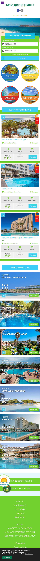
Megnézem (33, 296)
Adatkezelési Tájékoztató (20, 528)
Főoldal (20, 501)
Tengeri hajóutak (20, 547)
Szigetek (20, 513)
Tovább (33, 157)
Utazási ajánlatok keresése (20, 35)
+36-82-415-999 (21, 15)
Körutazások (20, 543)
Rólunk (20, 524)
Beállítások (29, 554)
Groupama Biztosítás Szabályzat (20, 536)
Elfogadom (7, 557)
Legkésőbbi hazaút (8, 47)
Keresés (21, 58)
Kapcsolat (20, 517)
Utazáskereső (20, 505)
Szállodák (20, 509)
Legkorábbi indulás (8, 40)
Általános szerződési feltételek (20, 532)
